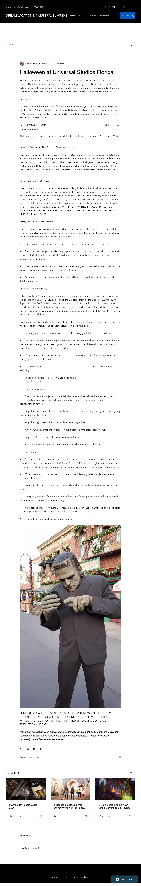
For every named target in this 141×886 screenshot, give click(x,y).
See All (132, 772)
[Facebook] (105, 7)
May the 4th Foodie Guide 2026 (23, 806)
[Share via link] (41, 748)
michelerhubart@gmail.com (17, 7)
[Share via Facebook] (21, 748)
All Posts (9, 44)
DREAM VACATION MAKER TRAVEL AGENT (36, 15)
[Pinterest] (109, 7)
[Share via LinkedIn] (34, 748)
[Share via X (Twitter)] (27, 748)
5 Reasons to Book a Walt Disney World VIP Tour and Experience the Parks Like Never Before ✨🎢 (68, 806)
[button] (131, 45)
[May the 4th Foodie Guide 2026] (26, 789)
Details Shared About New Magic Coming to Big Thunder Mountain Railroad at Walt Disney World (115, 806)
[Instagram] (113, 7)
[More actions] (119, 63)
